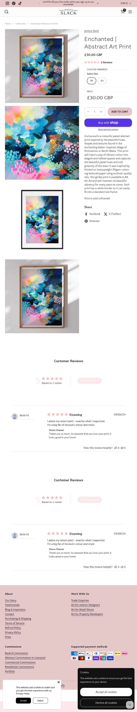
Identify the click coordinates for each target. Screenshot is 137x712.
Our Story (10, 600)
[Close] (58, 682)
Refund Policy (13, 627)
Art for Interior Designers (85, 604)
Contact (9, 614)
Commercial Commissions (20, 662)
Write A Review (90, 380)
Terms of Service (14, 623)
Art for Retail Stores (82, 609)
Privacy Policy (13, 632)
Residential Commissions (19, 666)
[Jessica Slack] (68, 12)
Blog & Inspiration (15, 609)
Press (8, 636)
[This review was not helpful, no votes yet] (122, 448)
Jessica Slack (91, 30)
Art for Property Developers (87, 614)
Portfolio (10, 671)
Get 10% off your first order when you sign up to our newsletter (68, 3)
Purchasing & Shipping (18, 618)
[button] (6, 12)
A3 (102, 80)
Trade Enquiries (80, 600)
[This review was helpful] (116, 448)
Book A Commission (16, 653)
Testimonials (12, 604)
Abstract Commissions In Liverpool (25, 657)
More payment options (108, 129)
